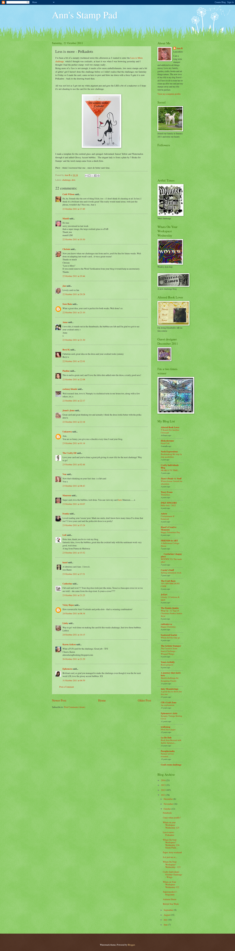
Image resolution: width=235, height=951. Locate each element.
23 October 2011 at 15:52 (74, 552)
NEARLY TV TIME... (170, 470)
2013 (163, 785)
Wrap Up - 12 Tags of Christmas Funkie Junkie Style (171, 613)
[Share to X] (92, 175)
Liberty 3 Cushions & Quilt (170, 598)
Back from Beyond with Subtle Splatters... (171, 741)
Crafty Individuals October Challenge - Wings (172, 874)
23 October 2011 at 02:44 (74, 464)
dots (73, 179)
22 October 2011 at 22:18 (74, 421)
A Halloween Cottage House (170, 544)
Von (64, 474)
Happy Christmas (168, 626)
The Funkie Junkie (170, 608)
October (167, 808)
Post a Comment (66, 686)
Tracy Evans (166, 492)
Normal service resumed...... (167, 755)
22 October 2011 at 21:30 (74, 339)
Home (102, 700)
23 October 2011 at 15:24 (74, 525)
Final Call (165, 443)
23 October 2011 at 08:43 (74, 485)
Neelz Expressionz (169, 451)
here (120, 499)
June (166, 924)
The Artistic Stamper (171, 645)
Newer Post (59, 700)
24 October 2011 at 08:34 (74, 613)
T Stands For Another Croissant (170, 431)
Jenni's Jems (68, 410)
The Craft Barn (168, 581)
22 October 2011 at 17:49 (74, 208)
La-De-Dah (166, 737)
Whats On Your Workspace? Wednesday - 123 (171, 864)
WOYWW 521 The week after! (171, 560)
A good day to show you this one (171, 693)
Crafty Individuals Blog (170, 466)
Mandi (66, 218)
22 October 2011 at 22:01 (74, 361)
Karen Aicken (69, 644)
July (166, 919)
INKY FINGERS (169, 502)
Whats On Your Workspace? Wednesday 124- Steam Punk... (171, 843)
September (169, 909)
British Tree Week (171, 903)
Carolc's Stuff (167, 570)
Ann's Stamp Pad (84, 14)
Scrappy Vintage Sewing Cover (171, 717)
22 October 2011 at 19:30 (74, 239)
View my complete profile (169, 93)
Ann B (179, 48)
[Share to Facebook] (95, 175)
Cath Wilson (68, 194)
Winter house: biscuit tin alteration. (171, 482)
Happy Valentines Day (170, 532)
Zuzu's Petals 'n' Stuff (171, 478)
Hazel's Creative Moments (168, 528)
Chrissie (66, 249)
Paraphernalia (168, 751)
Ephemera (67, 668)
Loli (65, 535)
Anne (65, 322)
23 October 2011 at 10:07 (74, 503)
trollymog (165, 726)
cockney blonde (70, 389)
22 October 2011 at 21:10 (74, 312)
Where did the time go (170, 637)
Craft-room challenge (171, 764)
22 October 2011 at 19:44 (74, 276)
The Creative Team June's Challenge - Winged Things (169, 651)
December (168, 798)
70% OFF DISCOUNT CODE (170, 585)
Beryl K (66, 349)
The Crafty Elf (69, 453)
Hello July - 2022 (168, 505)
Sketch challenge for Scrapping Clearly (169, 679)
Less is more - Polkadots (169, 833)
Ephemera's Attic (169, 713)
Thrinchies (165, 494)
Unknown (67, 431)
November (169, 803)
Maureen (67, 495)
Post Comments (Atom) (74, 707)
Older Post (144, 700)
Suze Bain (67, 304)
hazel (65, 562)
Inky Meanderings (169, 689)
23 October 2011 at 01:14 (74, 443)
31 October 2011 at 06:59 (74, 680)
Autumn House (169, 899)
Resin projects (167, 664)
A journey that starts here (171, 674)
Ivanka (66, 513)
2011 (163, 794)
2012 (163, 789)
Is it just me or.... (170, 857)
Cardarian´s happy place (171, 555)
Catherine (67, 583)
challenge (66, 179)
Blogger (131, 944)
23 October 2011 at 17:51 (74, 574)
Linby (65, 623)
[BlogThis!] (89, 175)
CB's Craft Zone (168, 702)
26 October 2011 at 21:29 (74, 659)
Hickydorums (167, 440)
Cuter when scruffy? (172, 817)
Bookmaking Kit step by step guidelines (171, 455)
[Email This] (86, 175)
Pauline (66, 370)
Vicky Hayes (68, 605)
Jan (65, 285)
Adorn (164, 513)
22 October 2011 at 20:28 (74, 294)
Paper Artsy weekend (172, 852)
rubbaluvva (166, 624)
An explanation (167, 705)
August (167, 914)
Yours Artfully (168, 662)
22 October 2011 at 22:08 (74, 379)
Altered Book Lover (170, 427)
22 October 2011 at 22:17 (74, 400)
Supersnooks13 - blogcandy (170, 893)
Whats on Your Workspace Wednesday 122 (171, 884)
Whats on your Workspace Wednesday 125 (171, 825)
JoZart (164, 594)
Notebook (167, 812)
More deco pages (168, 729)
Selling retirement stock (171, 572)
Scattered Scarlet (169, 635)
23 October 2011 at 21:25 (74, 595)
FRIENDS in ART (169, 540)
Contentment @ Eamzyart (168, 517)
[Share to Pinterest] (98, 175)
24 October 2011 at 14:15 (74, 634)
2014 (163, 780)
